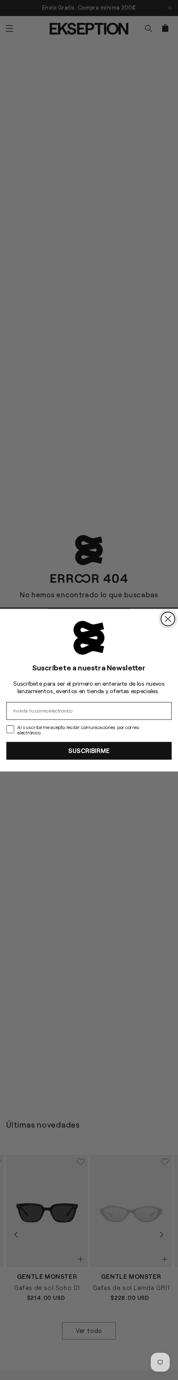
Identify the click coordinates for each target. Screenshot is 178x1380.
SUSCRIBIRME (88, 750)
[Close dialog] (168, 618)
